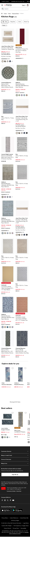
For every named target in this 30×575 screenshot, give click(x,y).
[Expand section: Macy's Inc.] (15, 463)
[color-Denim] (10, 197)
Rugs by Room (15, 13)
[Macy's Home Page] (8, 5)
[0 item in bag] (28, 5)
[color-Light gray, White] (7, 61)
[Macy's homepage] (2, 13)
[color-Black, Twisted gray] (27, 133)
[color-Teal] (24, 95)
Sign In (23, 5)
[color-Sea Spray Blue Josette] (7, 437)
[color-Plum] (5, 197)
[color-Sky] (3, 327)
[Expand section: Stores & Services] (15, 459)
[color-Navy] (7, 327)
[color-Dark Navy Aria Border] (2, 437)
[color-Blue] (7, 197)
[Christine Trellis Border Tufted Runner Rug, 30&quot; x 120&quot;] (22, 208)
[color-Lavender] (12, 327)
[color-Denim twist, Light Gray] (10, 61)
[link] (7, 54)
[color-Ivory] (10, 233)
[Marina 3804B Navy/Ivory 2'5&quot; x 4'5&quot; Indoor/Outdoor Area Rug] (22, 338)
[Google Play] (17, 510)
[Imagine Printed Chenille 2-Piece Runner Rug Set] (7, 419)
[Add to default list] (12, 368)
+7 (12, 196)
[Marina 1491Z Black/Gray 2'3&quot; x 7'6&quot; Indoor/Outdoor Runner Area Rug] (7, 338)
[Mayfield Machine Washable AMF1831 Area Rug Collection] (7, 172)
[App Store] (5, 510)
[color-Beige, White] (3, 61)
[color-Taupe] (3, 197)
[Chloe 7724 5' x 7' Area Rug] (7, 106)
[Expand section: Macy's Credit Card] (15, 455)
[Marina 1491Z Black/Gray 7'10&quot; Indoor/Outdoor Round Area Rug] (7, 73)
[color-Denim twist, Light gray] (24, 133)
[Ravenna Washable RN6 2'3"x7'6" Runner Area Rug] (8, 374)
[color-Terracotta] (27, 95)
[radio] (2, 61)
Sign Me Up (15, 474)
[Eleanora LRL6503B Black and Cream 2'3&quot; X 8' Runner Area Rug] (7, 144)
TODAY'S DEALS (5, 1)
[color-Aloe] (17, 95)
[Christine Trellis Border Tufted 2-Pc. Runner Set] (7, 36)
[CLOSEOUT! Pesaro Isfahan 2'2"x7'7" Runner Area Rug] (20, 419)
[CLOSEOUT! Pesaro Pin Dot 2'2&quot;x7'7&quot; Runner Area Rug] (22, 36)
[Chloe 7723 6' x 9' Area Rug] (22, 172)
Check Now (18, 491)
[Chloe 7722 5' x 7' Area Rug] (22, 246)
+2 (12, 61)
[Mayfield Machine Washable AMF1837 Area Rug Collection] (7, 304)
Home (5, 13)
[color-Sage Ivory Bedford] (5, 437)
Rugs (9, 13)
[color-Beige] (5, 233)
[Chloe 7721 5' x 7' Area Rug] (22, 274)
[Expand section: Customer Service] (15, 451)
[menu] (2, 5)
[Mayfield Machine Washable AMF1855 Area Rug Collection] (7, 208)
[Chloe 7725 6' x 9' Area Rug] (22, 144)
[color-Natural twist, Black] (5, 61)
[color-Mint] (10, 327)
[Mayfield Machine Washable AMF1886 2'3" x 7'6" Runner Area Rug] (20, 374)
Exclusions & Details (11, 491)
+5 (9, 437)
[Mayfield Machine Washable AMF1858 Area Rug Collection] (22, 73)
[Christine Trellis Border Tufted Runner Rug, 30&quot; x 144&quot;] (22, 106)
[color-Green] (19, 95)
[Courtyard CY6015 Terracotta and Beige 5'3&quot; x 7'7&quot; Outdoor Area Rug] (22, 304)
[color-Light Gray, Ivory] (29, 442)
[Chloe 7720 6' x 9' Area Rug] (7, 246)
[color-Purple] (22, 95)
